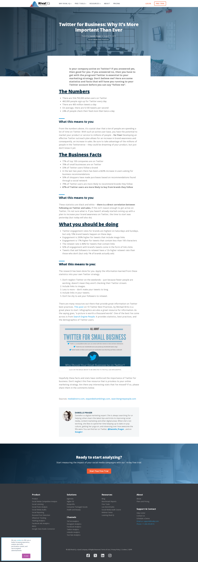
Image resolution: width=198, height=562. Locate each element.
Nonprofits (71, 504)
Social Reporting (38, 512)
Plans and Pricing (143, 501)
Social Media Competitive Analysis (44, 501)
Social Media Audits (39, 510)
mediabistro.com (76, 398)
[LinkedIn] (102, 555)
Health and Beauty (74, 510)
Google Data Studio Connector (43, 529)
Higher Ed (70, 501)
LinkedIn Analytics (73, 532)
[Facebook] (88, 555)
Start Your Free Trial (99, 471)
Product (35, 499)
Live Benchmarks (108, 507)
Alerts (34, 526)
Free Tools (106, 504)
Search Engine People (84, 316)
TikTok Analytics (73, 521)
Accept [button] (26, 556)
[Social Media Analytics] (39, 3)
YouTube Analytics (73, 535)
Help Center (141, 513)
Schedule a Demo (143, 518)
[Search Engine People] (95, 345)
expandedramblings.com (98, 398)
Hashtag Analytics (38, 521)
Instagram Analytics (74, 524)
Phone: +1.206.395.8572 (145, 524)
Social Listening (37, 504)
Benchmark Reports (109, 501)
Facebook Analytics (74, 527)
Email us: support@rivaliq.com (148, 521)
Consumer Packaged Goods (77, 507)
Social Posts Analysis (39, 507)
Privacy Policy (115, 550)
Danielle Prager (95, 36)
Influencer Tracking (39, 518)
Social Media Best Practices (98, 39)
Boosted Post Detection (41, 515)
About (139, 499)
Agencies (70, 499)
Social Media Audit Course (111, 510)
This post (79, 306)
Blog (103, 499)
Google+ (79, 432)
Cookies (124, 550)
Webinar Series (107, 512)
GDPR (130, 550)
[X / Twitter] (95, 555)
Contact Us (141, 516)
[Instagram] (110, 555)
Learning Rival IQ (108, 515)
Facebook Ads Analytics (41, 523)
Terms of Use (105, 550)
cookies (18, 540)
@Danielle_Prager (116, 429)
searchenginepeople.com (123, 398)
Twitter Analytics (73, 529)
